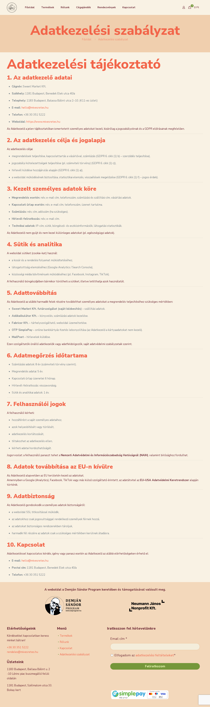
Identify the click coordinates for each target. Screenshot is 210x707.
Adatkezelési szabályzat (75, 654)
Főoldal (86, 39)
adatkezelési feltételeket (155, 655)
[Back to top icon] (194, 700)
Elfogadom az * (145, 655)
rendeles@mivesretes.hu (22, 652)
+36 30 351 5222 (18, 647)
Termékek (66, 636)
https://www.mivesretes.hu (43, 122)
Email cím (118, 639)
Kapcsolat (66, 648)
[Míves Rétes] (12, 7)
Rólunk (64, 642)
